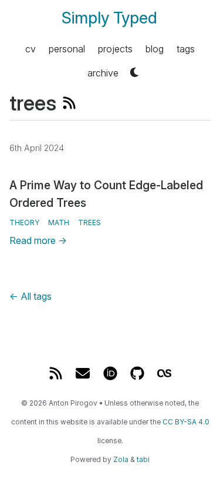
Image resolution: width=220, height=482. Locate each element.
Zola (120, 460)
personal (67, 48)
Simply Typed (109, 18)
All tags (30, 296)
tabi (143, 460)
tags (186, 48)
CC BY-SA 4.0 (186, 422)
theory (24, 222)
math (58, 222)
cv (30, 48)
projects (115, 48)
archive (103, 72)
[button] (134, 72)
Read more (38, 240)
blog (154, 48)
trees (89, 222)
